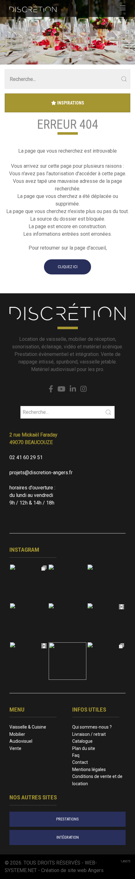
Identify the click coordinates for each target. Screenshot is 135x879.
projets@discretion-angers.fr (41, 473)
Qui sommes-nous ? (92, 727)
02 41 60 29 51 (26, 457)
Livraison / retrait (89, 734)
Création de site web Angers (72, 870)
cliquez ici (68, 266)
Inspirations (70, 102)
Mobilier (17, 734)
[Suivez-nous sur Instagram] (83, 389)
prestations (67, 819)
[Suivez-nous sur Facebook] (51, 389)
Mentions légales (89, 769)
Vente (15, 748)
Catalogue (82, 741)
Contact (80, 762)
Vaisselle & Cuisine (27, 727)
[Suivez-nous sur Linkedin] (73, 389)
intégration (68, 837)
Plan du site (83, 748)
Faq (75, 755)
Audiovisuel (20, 741)
